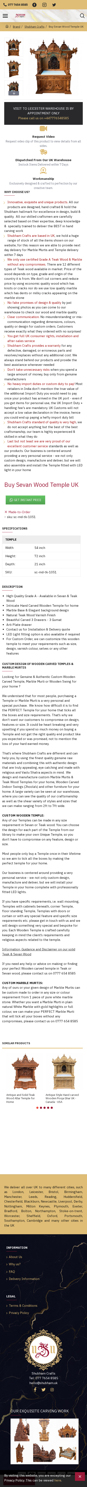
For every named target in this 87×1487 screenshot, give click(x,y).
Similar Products (16, 1043)
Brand (16, 26)
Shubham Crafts (34, 26)
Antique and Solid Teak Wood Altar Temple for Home (20, 1098)
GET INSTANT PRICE (27, 500)
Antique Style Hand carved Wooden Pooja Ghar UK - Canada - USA (62, 1098)
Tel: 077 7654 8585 (43, 1378)
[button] (13, 39)
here (57, 1480)
